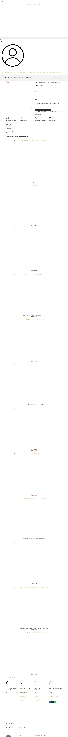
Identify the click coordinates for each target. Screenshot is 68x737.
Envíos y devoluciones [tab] (10, 127)
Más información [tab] (9, 124)
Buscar (67, 38)
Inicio (6, 77)
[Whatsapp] (55, 702)
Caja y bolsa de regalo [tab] (10, 125)
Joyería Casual (13, 77)
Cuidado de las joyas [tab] (9, 128)
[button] (2, 73)
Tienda (9, 77)
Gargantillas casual (20, 77)
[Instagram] (52, 702)
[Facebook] (50, 702)
